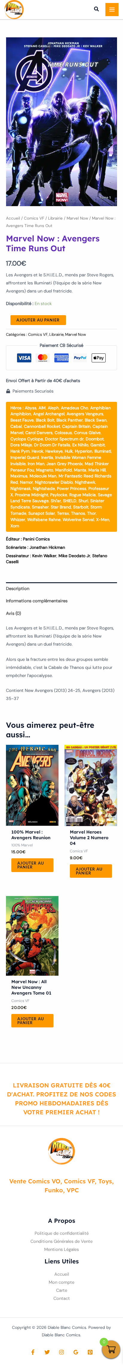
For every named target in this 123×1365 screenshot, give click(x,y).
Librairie (55, 218)
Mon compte (61, 1282)
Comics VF (34, 218)
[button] (96, 9)
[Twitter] (47, 1352)
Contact (61, 1298)
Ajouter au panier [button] (30, 865)
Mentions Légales (61, 1249)
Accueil (13, 218)
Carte (61, 1290)
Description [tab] (17, 589)
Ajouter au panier (38, 320)
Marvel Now (77, 218)
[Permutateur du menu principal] (112, 9)
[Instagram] (61, 1352)
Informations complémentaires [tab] (36, 601)
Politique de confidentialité (62, 1233)
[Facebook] (33, 1352)
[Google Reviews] (76, 1352)
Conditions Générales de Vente (61, 1241)
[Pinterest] (90, 1352)
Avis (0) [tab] (13, 613)
